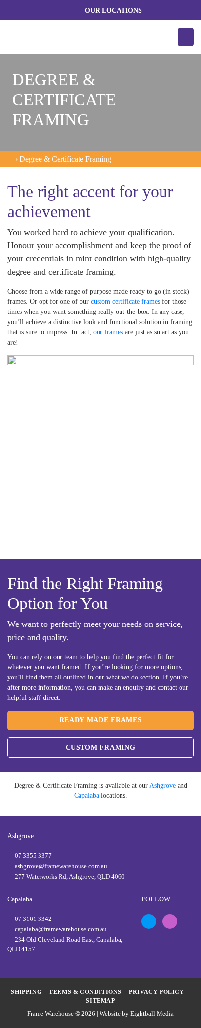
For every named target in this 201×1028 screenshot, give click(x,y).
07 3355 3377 (33, 855)
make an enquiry (121, 687)
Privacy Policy (156, 992)
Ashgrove (162, 785)
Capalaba (86, 795)
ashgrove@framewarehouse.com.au (61, 866)
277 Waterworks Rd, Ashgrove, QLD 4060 (70, 876)
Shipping (26, 992)
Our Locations (113, 10)
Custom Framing (101, 747)
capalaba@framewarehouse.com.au (61, 929)
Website (110, 1013)
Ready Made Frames (101, 720)
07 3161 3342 (33, 918)
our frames (108, 332)
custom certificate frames (125, 301)
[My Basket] (187, 10)
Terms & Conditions (85, 992)
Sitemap (100, 1000)
